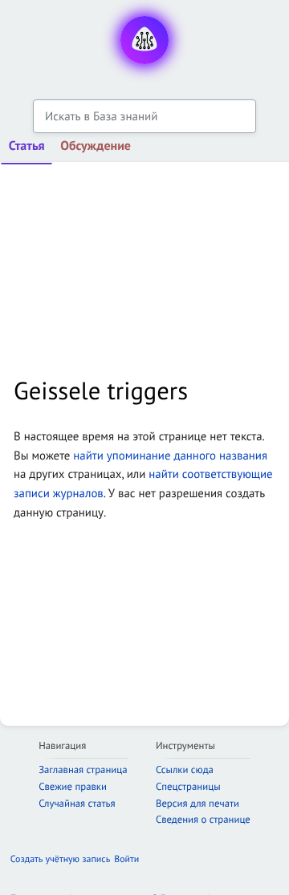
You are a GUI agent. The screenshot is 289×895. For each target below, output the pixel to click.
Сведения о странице (203, 819)
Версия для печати (197, 803)
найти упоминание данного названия (170, 456)
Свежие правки (73, 786)
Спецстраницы (188, 786)
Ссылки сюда (185, 769)
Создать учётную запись (60, 859)
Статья (27, 146)
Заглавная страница (83, 769)
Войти (126, 859)
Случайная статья (77, 803)
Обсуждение (95, 146)
